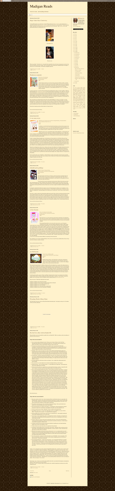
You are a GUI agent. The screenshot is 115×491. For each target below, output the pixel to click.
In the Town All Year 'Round (43, 77)
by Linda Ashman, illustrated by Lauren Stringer (51, 255)
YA (35, 162)
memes (80, 96)
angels (76, 87)
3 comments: (43, 466)
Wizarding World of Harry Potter (38, 299)
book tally (75, 89)
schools (77, 103)
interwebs (79, 95)
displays (74, 92)
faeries (74, 93)
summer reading (82, 104)
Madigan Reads (41, 6)
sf (78, 103)
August (76, 58)
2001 (43, 257)
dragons (77, 92)
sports (84, 103)
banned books (75, 88)
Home (30, 14)
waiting (84, 106)
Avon (40, 122)
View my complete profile (76, 26)
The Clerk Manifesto (77, 115)
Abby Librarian (76, 113)
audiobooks (78, 87)
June (75, 61)
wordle (82, 107)
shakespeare (81, 103)
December (76, 52)
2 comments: (43, 245)
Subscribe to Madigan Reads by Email (78, 132)
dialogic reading (62, 87)
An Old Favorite (34, 252)
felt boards (79, 93)
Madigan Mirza (81, 18)
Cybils (74, 91)
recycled (74, 102)
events (84, 92)
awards (84, 87)
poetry (76, 100)
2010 (75, 51)
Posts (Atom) (36, 472)
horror (74, 95)
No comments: (43, 112)
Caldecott (78, 89)
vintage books (80, 106)
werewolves (77, 107)
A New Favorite (34, 210)
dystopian (80, 92)
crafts (84, 90)
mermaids (84, 96)
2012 (75, 48)
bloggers (84, 88)
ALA (74, 87)
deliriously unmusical (82, 91)
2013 (75, 47)
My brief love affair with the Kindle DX (40, 333)
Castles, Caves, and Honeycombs (48, 254)
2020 (75, 36)
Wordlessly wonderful (36, 75)
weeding (74, 107)
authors (81, 87)
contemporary (79, 90)
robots (84, 102)
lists (77, 96)
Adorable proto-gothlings (36, 168)
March (76, 65)
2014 (75, 45)
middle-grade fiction (35, 204)
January (76, 81)
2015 (75, 44)
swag (77, 105)
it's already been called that (41, 91)
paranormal (76, 99)
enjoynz (61, 483)
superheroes (74, 105)
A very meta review (35, 118)
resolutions (77, 102)
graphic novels (75, 94)
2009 (40, 123)
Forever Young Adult (47, 127)
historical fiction (83, 94)
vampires (74, 106)
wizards (35, 327)
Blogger (67, 483)
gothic (84, 93)
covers (82, 90)
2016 (75, 42)
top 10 (83, 105)
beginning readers (79, 88)
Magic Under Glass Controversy (38, 20)
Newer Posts (32, 470)
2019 (75, 38)
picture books (34, 113)
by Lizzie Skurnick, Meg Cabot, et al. (45, 121)
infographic (76, 95)
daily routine (77, 91)
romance (74, 103)
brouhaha (54, 431)
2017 (75, 41)
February (76, 67)
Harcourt (44, 256)
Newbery (80, 98)
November (76, 54)
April (76, 64)
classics (81, 89)
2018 (75, 39)
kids (82, 95)
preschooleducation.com (60, 277)
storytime (78, 104)
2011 (75, 50)
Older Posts (67, 470)
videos (33, 327)
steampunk (74, 104)
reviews (37, 113)
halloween (79, 94)
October (76, 55)
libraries (74, 96)
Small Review (76, 114)
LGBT (84, 95)
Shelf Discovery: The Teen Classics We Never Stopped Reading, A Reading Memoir (52, 120)
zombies (74, 108)
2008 (39, 80)
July (75, 60)
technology (36, 467)
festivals (82, 93)
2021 (75, 35)
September (76, 57)
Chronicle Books (41, 79)
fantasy (76, 93)
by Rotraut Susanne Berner (43, 78)
